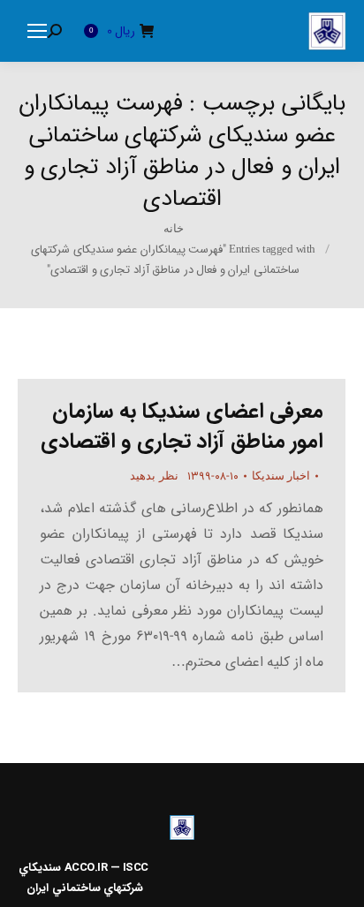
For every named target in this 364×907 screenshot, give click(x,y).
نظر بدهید (154, 475)
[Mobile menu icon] (37, 31)
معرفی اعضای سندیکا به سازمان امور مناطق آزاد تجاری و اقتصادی (182, 426)
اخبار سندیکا (281, 475)
